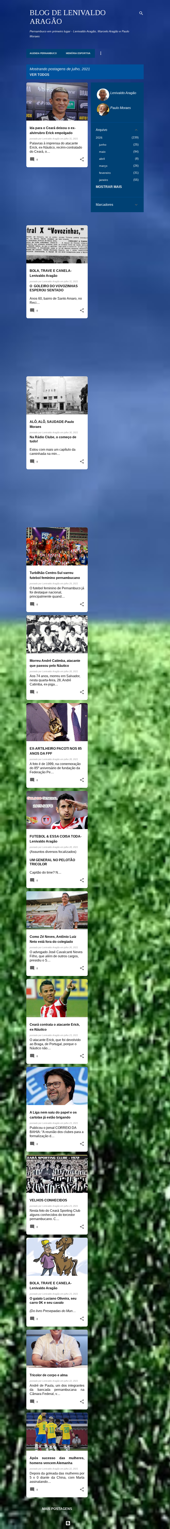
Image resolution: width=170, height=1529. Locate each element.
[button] (81, 159)
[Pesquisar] (141, 13)
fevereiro (105, 172)
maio (102, 151)
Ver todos (39, 74)
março (103, 165)
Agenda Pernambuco (43, 53)
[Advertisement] (55, 196)
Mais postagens (57, 1509)
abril (102, 158)
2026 (99, 137)
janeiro (103, 180)
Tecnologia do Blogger (87, 1523)
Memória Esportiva (78, 53)
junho (102, 144)
